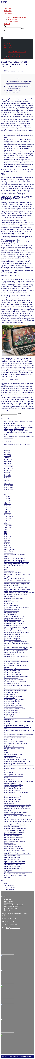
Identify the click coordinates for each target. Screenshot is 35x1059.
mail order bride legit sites (12, 701)
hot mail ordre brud (10, 614)
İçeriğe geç (4, 2)
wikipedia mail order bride (12, 866)
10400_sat (7, 511)
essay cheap (8, 600)
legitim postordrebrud (11, 678)
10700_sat (7, 524)
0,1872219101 (9, 486)
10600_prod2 (8, 516)
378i (5, 533)
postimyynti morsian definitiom (13, 785)
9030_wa (7, 540)
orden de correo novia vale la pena (15, 759)
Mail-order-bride (9, 714)
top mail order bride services (13, 834)
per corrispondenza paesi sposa (14, 774)
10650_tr (7, 520)
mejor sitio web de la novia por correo (16, 725)
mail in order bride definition (13, 696)
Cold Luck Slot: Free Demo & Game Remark (17, 425)
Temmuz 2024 (8, 467)
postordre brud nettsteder (12, 790)
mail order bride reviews (11, 703)
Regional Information (12, 92)
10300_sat (7, 507)
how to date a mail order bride (13, 618)
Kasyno (6, 667)
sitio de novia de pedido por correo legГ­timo (18, 821)
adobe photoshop (9, 551)
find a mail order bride (11, 602)
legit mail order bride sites (12, 672)
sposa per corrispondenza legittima (15, 828)
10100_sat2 (8, 500)
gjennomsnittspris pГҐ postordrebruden (16, 607)
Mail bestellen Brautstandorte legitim (15, 690)
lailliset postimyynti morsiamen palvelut (16, 669)
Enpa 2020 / (4, 1056)
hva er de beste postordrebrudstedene (16, 632)
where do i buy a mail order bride (14, 861)
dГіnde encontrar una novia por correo (16, 594)
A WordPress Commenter (22, 444)
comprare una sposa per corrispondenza (16, 583)
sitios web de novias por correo (14, 823)
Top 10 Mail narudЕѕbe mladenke (14, 830)
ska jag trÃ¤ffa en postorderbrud (14, 825)
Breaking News (9, 571)
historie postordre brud (11, 609)
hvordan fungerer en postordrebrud (15, 651)
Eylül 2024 (7, 463)
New (5, 750)
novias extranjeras (10, 756)
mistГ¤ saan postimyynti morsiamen (15, 743)
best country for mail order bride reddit (16, 562)
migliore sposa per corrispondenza (15, 736)
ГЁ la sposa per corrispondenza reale (15, 874)
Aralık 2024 (7, 458)
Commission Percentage (13, 90)
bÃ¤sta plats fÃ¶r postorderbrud (14, 558)
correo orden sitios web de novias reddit (17, 589)
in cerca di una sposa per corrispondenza (17, 661)
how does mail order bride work (14, 616)
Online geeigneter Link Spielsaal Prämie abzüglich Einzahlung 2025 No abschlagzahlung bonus (18, 432)
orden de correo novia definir (13, 758)
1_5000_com (8, 493)
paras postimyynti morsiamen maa (15, 763)
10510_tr (7, 515)
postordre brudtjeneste (11, 801)
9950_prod (7, 547)
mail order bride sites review (13, 705)
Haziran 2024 (8, 468)
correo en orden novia (11, 585)
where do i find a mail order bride (14, 863)
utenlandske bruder (10, 845)
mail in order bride (10, 694)
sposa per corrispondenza (12, 826)
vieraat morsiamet (10, 852)
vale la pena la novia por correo (14, 848)
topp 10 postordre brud (11, 839)
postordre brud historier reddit (14, 788)
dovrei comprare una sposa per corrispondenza (19, 593)
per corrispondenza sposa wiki (13, 776)
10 (5, 495)
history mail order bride (11, 611)
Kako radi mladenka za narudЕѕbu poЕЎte (17, 665)
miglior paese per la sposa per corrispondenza (18, 734)
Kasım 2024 (8, 459)
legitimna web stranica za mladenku (15, 681)
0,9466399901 (9, 489)
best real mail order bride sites (14, 565)
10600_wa (7, 518)
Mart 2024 (7, 474)
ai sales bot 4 (8, 553)
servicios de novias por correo (13, 814)
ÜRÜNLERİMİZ (8, 903)
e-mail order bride (10, 596)
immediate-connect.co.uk (12, 660)
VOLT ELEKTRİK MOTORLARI (17, 17)
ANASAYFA (7, 9)
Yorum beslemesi (9, 887)
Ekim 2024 (7, 461)
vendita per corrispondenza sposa (14, 850)
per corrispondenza (10, 772)
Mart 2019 (7, 478)
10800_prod (8, 525)
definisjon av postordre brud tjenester (16, 591)
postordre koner (9, 803)
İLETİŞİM (7, 24)
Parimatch (7, 767)
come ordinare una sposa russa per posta (17, 582)
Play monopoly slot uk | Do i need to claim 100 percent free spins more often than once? (19, 83)
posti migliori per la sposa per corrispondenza (18, 781)
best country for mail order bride (14, 560)
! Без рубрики (8, 484)
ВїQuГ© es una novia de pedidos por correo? (18, 872)
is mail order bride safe (11, 663)
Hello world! (8, 444)
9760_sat (7, 545)
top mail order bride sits (11, 836)
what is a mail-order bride (12, 857)
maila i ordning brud (10, 716)
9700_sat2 (7, 544)
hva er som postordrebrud (12, 640)
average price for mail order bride (14, 554)
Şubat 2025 (7, 454)
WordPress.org (9, 889)
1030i (6, 509)
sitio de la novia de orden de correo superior (18, 819)
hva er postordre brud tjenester (14, 636)
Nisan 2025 (7, 450)
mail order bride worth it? (12, 712)
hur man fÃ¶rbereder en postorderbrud (16, 629)
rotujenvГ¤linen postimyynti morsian (15, 812)
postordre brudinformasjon (12, 799)
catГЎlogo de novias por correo (14, 578)
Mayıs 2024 (7, 470)
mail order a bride (9, 698)
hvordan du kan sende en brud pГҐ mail (16, 649)
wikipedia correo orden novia (13, 865)
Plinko (6, 777)
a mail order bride (9, 549)
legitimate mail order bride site (13, 680)
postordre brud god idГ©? (12, 787)
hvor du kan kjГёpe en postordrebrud (15, 642)
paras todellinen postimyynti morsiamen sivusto (19, 765)
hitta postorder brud (10, 612)
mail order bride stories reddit (13, 707)
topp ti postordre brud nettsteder (15, 841)
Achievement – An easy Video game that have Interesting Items (18, 87)
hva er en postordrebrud (12, 634)
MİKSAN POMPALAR (14, 22)
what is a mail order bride (12, 855)
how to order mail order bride (13, 625)
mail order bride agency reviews (14, 700)
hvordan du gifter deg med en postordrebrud (18, 647)
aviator (6, 556)
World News (8, 870)
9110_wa (7, 542)
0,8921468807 (9, 487)
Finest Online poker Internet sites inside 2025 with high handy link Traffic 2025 (18, 428)
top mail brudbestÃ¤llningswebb (14, 832)
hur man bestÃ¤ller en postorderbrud (15, 627)
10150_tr (7, 502)
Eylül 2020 (7, 476)
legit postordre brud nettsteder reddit (16, 676)
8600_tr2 (7, 538)
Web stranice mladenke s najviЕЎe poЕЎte (17, 854)
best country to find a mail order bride (16, 564)
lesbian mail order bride (11, 683)
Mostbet (7, 745)
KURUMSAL (7, 11)
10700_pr (7, 522)
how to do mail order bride (12, 620)
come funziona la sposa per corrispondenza (17, 580)
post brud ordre (9, 779)
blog (5, 569)
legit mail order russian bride (13, 674)
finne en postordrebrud (11, 605)
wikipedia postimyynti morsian (13, 868)
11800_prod (8, 527)
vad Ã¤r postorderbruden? (12, 846)
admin (6, 70)
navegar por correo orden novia (14, 748)
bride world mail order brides (13, 573)
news (6, 752)
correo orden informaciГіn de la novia (15, 587)
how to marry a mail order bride (14, 622)
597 (5, 535)
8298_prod (7, 536)
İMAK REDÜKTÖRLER (14, 19)
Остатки (7, 877)
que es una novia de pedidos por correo (16, 807)
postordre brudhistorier (11, 797)
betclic (6, 567)
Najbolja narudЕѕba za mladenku (14, 747)
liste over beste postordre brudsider (15, 689)
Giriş (5, 883)
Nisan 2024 (7, 472)
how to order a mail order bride (14, 623)
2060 (6, 531)
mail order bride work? (11, 710)
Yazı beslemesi (9, 885)
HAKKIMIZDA (8, 901)
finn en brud (8, 603)
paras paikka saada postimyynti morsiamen (17, 761)
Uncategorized (8, 843)
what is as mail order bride (12, 859)
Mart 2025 (7, 452)
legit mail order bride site (12, 671)
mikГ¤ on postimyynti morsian (13, 741)
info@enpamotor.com (13, 928)
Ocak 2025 (7, 456)
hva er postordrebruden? (12, 638)
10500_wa (7, 513)
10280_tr (7, 506)
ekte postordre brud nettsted (13, 598)
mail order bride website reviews (14, 709)
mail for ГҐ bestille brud (11, 692)
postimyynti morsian (10, 783)
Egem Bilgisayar (13, 1056)
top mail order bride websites (13, 837)
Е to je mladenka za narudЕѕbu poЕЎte (16, 875)
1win (5, 529)
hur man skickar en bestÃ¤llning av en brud (17, 631)
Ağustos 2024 (8, 465)
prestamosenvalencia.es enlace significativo (17, 805)
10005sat (7, 496)
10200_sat (7, 504)
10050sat (7, 498)
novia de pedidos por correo (13, 754)
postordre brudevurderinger (13, 796)
